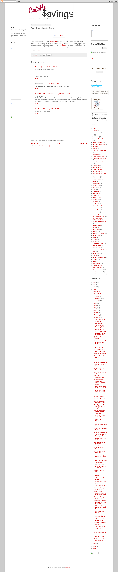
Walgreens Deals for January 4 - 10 (100, 519)
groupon (95, 201)
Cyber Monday (97, 169)
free (94, 189)
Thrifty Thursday (98, 265)
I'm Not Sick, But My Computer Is (100, 539)
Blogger (67, 567)
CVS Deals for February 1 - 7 (98, 322)
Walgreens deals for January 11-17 (100, 478)
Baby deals (96, 137)
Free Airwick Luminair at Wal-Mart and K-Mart (100, 493)
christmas (96, 154)
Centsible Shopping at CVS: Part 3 (100, 467)
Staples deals (96, 253)
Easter (94, 181)
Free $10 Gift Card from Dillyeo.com (100, 350)
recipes (95, 239)
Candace (38, 67)
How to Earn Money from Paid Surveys (100, 459)
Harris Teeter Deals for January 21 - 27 (100, 387)
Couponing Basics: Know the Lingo (99, 401)
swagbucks (96, 259)
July (95, 303)
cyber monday (97, 167)
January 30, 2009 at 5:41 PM (62, 93)
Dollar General (97, 179)
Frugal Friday (97, 197)
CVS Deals (96, 165)
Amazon (95, 130)
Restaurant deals (98, 243)
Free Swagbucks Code (100, 329)
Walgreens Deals (98, 269)
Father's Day (96, 185)
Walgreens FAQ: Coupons (99, 448)
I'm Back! (96, 394)
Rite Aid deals (97, 247)
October (97, 296)
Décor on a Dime (97, 171)
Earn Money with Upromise (99, 451)
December (97, 291)
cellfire (95, 148)
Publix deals (96, 235)
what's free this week (99, 274)
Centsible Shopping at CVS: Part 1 (100, 497)
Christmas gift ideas (99, 156)
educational (96, 183)
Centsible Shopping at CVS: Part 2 (100, 488)
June (95, 305)
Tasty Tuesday (97, 263)
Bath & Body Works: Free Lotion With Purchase (100, 502)
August (96, 300)
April (96, 310)
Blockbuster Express (99, 144)
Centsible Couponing (99, 150)
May (95, 307)
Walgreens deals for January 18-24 (100, 435)
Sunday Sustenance (99, 257)
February (97, 315)
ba (93, 135)
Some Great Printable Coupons (100, 533)
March (96, 312)
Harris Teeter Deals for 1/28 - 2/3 (100, 346)
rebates (95, 237)
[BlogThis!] (46, 55)
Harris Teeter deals (98, 206)
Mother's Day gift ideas (99, 221)
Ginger (37, 50)
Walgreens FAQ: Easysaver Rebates (100, 455)
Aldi (94, 128)
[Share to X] (47, 55)
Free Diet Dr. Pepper (100, 353)
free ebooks (96, 191)
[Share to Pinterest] (50, 55)
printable (95, 231)
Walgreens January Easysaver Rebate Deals (100, 507)
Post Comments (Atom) (46, 146)
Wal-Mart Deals (97, 267)
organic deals (97, 225)
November (97, 293)
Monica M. (38, 109)
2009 (94, 289)
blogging (95, 146)
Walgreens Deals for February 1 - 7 (100, 326)
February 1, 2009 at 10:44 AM (51, 109)
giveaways (96, 199)
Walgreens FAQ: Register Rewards (100, 463)
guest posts (96, 203)
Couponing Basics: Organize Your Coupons (99, 411)
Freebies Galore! (99, 536)
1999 (94, 548)
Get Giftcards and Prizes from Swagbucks (99, 443)
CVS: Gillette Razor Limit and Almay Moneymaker (100, 333)
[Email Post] (41, 55)
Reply (37, 78)
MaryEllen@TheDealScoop (44, 93)
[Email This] (44, 55)
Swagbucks (53, 41)
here (32, 47)
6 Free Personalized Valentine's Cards (100, 376)
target (94, 261)
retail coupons (97, 245)
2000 (94, 546)
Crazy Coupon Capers (99, 161)
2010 (94, 287)
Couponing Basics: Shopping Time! (99, 391)
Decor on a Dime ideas (99, 173)
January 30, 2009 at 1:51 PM (52, 83)
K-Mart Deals (97, 210)
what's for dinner (98, 271)
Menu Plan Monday (99, 216)
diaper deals (96, 177)
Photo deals (96, 229)
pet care (95, 227)
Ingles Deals (96, 207)
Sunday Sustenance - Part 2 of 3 (100, 474)
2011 (94, 284)
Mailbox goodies (98, 214)
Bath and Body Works (99, 139)
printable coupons (98, 233)
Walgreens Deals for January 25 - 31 (100, 369)
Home (59, 143)
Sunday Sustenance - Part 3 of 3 (100, 429)
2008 (94, 543)
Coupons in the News (99, 158)
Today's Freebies (99, 396)
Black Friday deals (98, 142)
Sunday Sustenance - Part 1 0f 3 (100, 523)
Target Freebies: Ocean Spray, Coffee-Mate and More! (100, 382)
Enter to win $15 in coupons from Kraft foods (100, 424)
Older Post (83, 143)
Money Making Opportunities (97, 218)
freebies (95, 195)
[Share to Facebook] (49, 55)
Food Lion (96, 187)
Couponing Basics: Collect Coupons (100, 416)
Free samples (97, 193)
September (97, 298)
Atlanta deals (97, 132)
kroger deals (96, 212)
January (96, 317)
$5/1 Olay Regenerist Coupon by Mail (100, 515)
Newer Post (34, 143)
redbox (95, 241)
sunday (95, 255)
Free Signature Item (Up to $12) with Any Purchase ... (100, 406)
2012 (94, 282)
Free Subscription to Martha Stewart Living (100, 342)
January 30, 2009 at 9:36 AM (49, 67)
